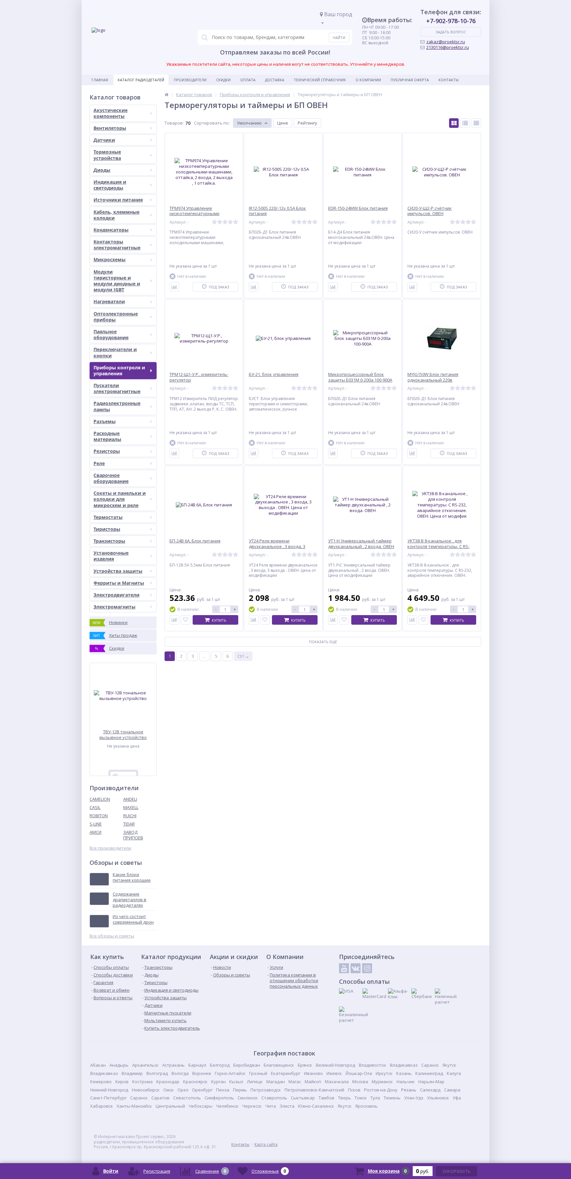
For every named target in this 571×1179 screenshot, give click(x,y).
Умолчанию (249, 123)
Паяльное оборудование (111, 334)
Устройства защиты (118, 571)
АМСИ (95, 832)
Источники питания (118, 200)
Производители (190, 79)
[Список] (465, 123)
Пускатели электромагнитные (117, 388)
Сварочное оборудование (111, 478)
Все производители (110, 848)
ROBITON (99, 816)
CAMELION (100, 799)
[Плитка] (454, 123)
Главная (100, 79)
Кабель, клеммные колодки (116, 215)
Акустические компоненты (111, 113)
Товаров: (174, 123)
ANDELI (130, 799)
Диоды (102, 170)
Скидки (223, 79)
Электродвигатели (116, 595)
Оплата (247, 79)
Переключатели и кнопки (115, 352)
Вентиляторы (110, 128)
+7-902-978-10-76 (451, 21)
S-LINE (96, 824)
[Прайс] (476, 123)
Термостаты (108, 517)
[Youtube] (344, 968)
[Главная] (167, 94)
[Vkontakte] (356, 968)
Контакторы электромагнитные (117, 245)
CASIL (95, 807)
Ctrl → (243, 656)
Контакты (448, 79)
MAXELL (130, 807)
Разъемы (105, 421)
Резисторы (107, 451)
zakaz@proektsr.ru (445, 42)
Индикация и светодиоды (110, 185)
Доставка (274, 79)
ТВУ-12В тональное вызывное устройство (123, 734)
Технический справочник (320, 79)
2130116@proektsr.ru (447, 47)
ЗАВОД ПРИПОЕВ (133, 835)
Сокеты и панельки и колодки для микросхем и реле (120, 499)
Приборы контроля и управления (119, 370)
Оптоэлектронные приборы (116, 317)
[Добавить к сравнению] (174, 287)
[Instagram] (367, 968)
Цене (282, 123)
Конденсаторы (111, 230)
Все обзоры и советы (112, 936)
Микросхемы (110, 259)
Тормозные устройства (107, 155)
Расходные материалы (107, 436)
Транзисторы (109, 541)
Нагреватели (109, 301)
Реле (99, 463)
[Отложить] (185, 620)
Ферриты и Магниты (119, 583)
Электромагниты (114, 607)
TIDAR (129, 824)
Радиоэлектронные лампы (117, 406)
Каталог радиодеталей (141, 79)
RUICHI (129, 816)
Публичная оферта (410, 79)
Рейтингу (307, 123)
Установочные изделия (111, 556)
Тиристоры (107, 529)
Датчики (104, 140)
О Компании (368, 79)
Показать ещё (323, 641)
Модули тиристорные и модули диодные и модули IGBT (117, 281)
